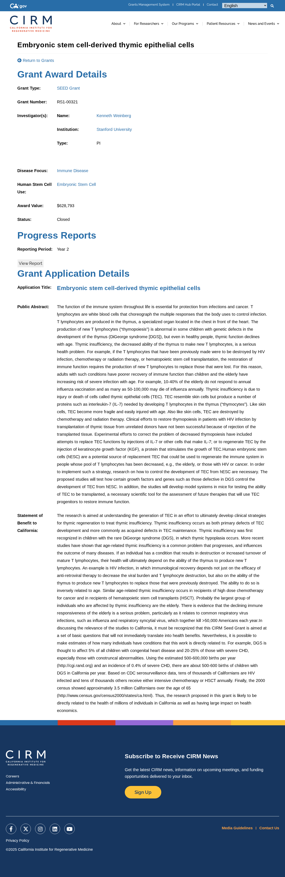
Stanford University (114, 129)
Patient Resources (221, 24)
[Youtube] (69, 829)
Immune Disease (72, 170)
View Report (30, 263)
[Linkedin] (55, 829)
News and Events (261, 24)
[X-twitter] (25, 829)
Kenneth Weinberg (114, 115)
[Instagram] (40, 829)
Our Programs (183, 24)
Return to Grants (37, 60)
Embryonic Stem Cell (76, 184)
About (116, 24)
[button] (272, 6)
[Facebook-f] (11, 829)
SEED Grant (68, 88)
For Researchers (146, 24)
